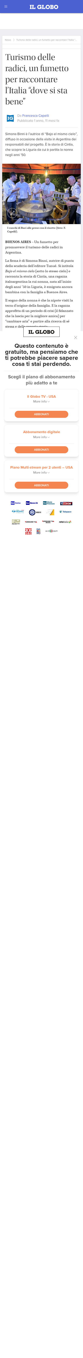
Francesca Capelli (35, 116)
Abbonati (41, 414)
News (8, 39)
